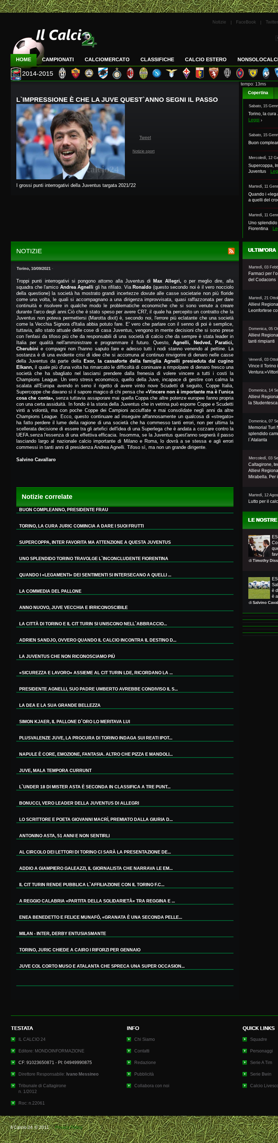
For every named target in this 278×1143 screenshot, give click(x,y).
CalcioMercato (107, 59)
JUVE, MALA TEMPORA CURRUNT (55, 770)
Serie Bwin (260, 1074)
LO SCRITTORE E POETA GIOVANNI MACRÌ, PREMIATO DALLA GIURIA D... (96, 819)
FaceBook (246, 22)
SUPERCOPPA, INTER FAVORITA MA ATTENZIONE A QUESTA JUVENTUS (95, 542)
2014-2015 (37, 73)
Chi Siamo (144, 1039)
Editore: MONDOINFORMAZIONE (51, 1051)
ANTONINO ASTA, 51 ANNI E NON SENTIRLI (64, 835)
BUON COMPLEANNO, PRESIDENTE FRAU (63, 509)
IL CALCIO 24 (32, 1039)
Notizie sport (143, 151)
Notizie (219, 22)
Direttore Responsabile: (58, 1074)
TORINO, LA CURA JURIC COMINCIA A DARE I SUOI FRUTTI (81, 526)
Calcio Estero (206, 59)
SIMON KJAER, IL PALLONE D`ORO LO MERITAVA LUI (74, 721)
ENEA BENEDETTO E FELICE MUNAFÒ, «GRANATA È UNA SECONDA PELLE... (100, 917)
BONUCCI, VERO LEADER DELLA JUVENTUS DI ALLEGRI (79, 803)
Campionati (58, 59)
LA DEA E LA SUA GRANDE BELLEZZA (60, 705)
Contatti (141, 1051)
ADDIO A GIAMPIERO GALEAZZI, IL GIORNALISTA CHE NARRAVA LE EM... (96, 868)
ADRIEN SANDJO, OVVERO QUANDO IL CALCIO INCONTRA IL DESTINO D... (97, 640)
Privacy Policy (69, 1127)
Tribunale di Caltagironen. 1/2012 (42, 1088)
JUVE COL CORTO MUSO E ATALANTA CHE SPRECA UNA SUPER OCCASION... (102, 966)
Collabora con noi (151, 1085)
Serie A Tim (261, 1062)
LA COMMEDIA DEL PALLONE (50, 591)
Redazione (145, 1062)
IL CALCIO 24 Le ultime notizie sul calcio (53, 45)
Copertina (258, 92)
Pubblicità (144, 1074)
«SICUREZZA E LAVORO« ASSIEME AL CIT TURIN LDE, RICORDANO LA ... (96, 672)
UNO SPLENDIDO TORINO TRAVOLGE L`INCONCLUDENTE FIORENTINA (93, 558)
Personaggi (261, 1051)
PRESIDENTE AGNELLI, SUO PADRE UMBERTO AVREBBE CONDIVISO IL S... (98, 689)
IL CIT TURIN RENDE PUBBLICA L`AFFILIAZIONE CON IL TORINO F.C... (91, 884)
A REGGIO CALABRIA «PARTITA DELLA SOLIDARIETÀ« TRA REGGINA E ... (97, 901)
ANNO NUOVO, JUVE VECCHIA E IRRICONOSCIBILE (73, 607)
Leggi (254, 119)
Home (23, 59)
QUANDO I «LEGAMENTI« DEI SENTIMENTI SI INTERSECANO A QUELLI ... (95, 574)
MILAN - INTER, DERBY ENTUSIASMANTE (62, 933)
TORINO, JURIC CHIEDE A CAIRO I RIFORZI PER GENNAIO (79, 949)
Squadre (258, 1039)
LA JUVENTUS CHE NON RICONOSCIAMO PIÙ (67, 656)
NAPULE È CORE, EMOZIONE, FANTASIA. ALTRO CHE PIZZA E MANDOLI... (96, 754)
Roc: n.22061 (31, 1103)
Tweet (145, 137)
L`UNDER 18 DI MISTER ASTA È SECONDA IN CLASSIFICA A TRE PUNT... (94, 786)
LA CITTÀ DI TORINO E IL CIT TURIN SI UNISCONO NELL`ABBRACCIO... (93, 623)
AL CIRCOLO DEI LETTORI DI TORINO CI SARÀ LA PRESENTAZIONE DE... (95, 852)
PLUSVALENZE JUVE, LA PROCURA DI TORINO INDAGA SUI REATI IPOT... (95, 738)
